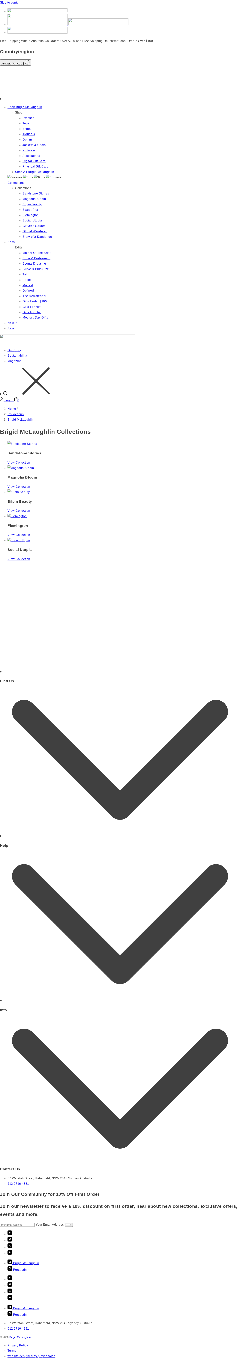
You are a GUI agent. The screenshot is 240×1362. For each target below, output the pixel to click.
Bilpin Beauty (32, 204)
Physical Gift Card (35, 166)
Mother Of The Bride (36, 252)
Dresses (28, 118)
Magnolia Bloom (34, 198)
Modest (27, 285)
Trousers (28, 134)
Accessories (31, 155)
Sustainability (17, 355)
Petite (26, 279)
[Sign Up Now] (69, 1225)
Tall (25, 274)
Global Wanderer (34, 231)
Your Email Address (50, 1224)
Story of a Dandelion (37, 236)
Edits (11, 242)
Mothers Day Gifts (35, 317)
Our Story (14, 350)
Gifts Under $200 (34, 301)
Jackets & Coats (34, 145)
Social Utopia (32, 220)
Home (12, 408)
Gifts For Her (31, 312)
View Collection (19, 462)
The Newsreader (34, 296)
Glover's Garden (34, 225)
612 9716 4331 (18, 1183)
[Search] (120, 382)
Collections (16, 182)
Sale (11, 328)
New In (13, 323)
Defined (28, 290)
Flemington (30, 215)
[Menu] (120, 99)
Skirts (26, 128)
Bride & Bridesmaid (36, 258)
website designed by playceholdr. (31, 1356)
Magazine (15, 361)
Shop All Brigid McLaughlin (34, 172)
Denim (27, 139)
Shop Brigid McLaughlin (25, 107)
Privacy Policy (18, 1345)
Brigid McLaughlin (21, 419)
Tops (25, 123)
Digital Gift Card (34, 161)
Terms (12, 1350)
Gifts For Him (31, 306)
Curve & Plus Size (35, 269)
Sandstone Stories (35, 193)
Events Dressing (34, 263)
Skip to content (10, 2)
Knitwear (28, 150)
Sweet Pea (30, 209)
